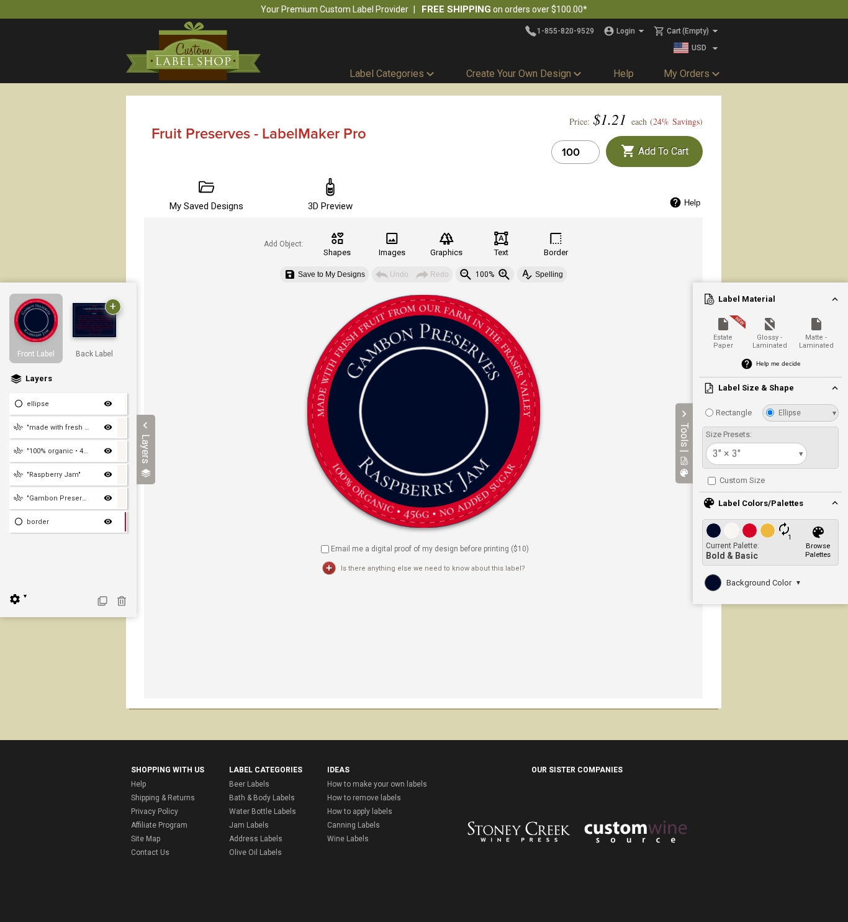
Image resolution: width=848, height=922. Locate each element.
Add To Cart (662, 151)
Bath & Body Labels (262, 797)
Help (623, 73)
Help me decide (778, 363)
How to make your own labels (377, 784)
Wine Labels (348, 838)
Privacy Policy (154, 811)
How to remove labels (364, 797)
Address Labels (255, 838)
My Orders (687, 73)
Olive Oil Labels (255, 852)
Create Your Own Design (518, 73)
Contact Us (150, 852)
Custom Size (741, 480)
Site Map (145, 838)
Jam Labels (249, 825)
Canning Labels (353, 825)
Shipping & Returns (163, 797)
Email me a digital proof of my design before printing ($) (430, 548)
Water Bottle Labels (262, 811)
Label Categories (387, 73)
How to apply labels (359, 811)
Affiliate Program (159, 825)
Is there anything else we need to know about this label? (433, 568)
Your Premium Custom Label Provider (334, 9)
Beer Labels (249, 784)
